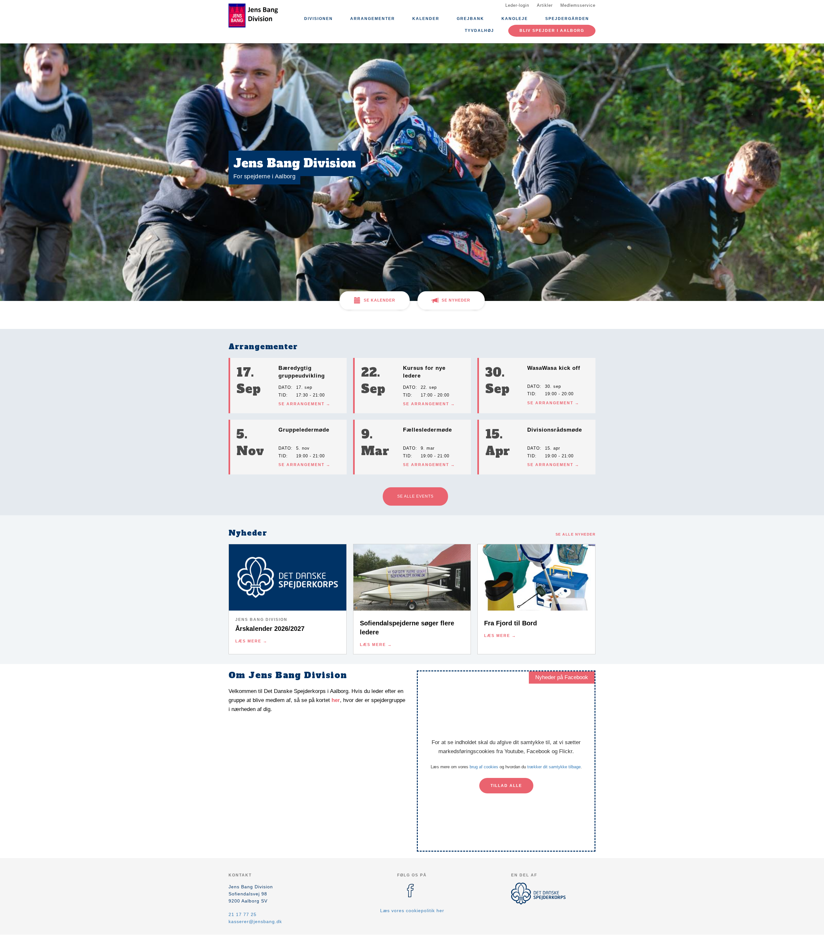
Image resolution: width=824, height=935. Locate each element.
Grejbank (470, 18)
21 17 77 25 (243, 914)
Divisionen (318, 18)
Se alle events (415, 496)
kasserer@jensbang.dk (255, 921)
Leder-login (517, 5)
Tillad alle (506, 785)
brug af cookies (484, 766)
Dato (284, 387)
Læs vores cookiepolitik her (412, 910)
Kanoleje (514, 18)
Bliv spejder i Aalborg (552, 30)
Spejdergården (567, 18)
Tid (282, 395)
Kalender (425, 18)
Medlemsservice (577, 5)
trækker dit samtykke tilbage (554, 766)
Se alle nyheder (576, 534)
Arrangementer (372, 18)
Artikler (545, 5)
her (336, 700)
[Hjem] (257, 15)
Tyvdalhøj (479, 30)
